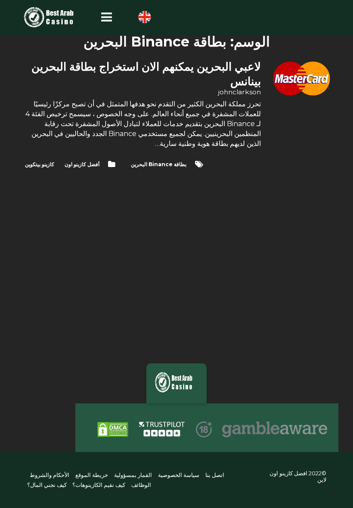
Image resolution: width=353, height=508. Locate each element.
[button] (104, 17)
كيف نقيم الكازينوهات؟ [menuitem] (98, 485)
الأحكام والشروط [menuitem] (49, 475)
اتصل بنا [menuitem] (214, 475)
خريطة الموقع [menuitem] (91, 475)
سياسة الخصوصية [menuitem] (178, 475)
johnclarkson (239, 92)
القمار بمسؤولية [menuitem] (133, 475)
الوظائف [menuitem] (141, 485)
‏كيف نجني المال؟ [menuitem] (47, 485)
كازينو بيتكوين (39, 164)
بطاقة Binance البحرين (158, 164)
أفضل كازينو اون (82, 164)
